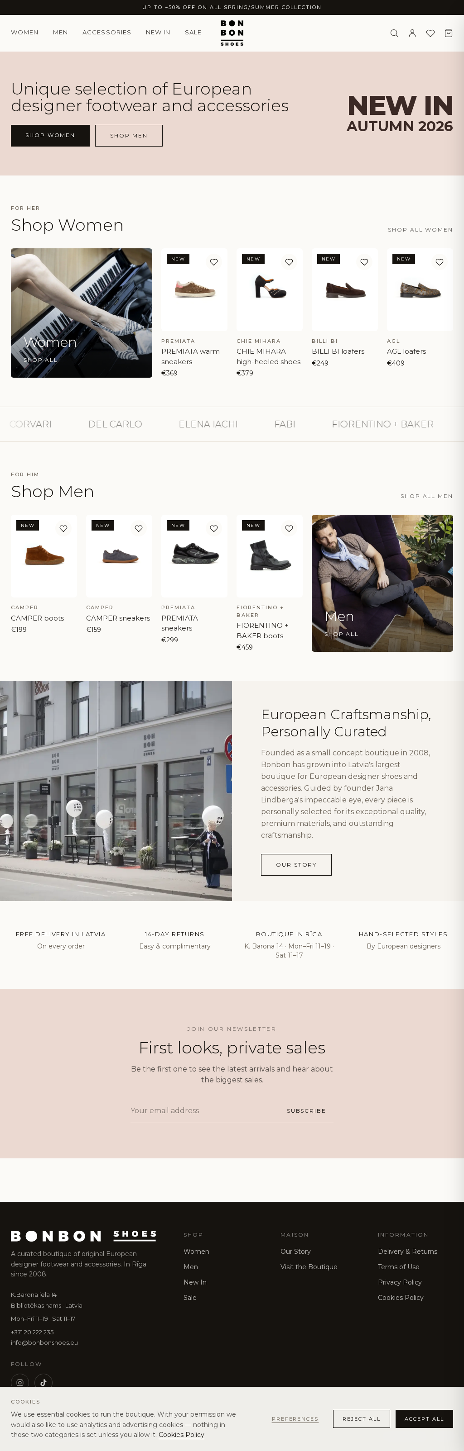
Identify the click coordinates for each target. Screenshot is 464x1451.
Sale (193, 32)
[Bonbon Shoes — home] (232, 33)
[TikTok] (43, 1383)
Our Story (295, 1251)
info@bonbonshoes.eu (44, 1342)
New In (195, 1282)
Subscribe (306, 1110)
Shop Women (50, 135)
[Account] (412, 33)
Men (60, 32)
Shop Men (128, 135)
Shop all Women (420, 229)
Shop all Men (427, 496)
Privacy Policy (400, 1282)
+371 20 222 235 (32, 1332)
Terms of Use (399, 1267)
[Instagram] (20, 1383)
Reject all (362, 1419)
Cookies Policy (401, 1298)
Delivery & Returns (407, 1251)
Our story (296, 864)
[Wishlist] (430, 33)
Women (25, 32)
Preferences (295, 1419)
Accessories (106, 32)
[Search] (394, 33)
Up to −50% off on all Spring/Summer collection (232, 7)
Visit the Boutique (309, 1267)
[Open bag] (448, 33)
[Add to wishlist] (214, 262)
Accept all (424, 1419)
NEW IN (158, 32)
